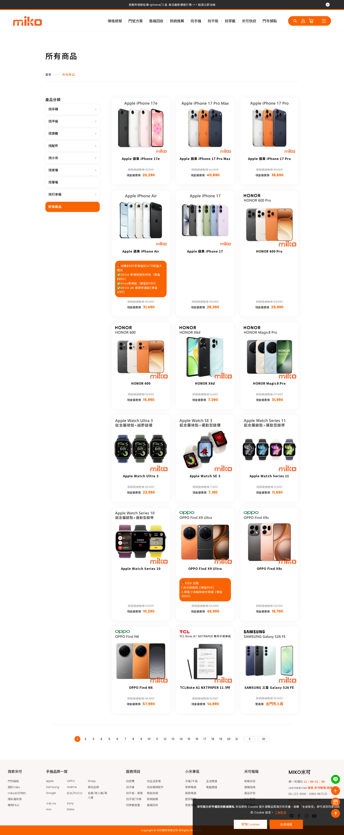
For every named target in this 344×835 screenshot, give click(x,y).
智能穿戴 (190, 805)
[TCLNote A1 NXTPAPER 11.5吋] (205, 656)
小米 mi (51, 804)
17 (204, 739)
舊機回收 (156, 21)
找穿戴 (230, 21)
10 (149, 739)
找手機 (196, 21)
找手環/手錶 (133, 799)
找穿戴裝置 (133, 805)
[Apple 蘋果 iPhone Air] (141, 219)
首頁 (48, 74)
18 (212, 739)
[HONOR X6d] (205, 351)
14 (181, 739)
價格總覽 (115, 21)
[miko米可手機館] (27, 21)
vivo (49, 809)
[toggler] (96, 109)
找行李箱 (55, 194)
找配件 (53, 146)
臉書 (330, 788)
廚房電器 (190, 793)
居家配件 (190, 799)
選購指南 (249, 787)
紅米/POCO (74, 793)
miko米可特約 (17, 793)
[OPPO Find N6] (141, 656)
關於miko (14, 787)
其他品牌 (93, 787)
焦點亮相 (152, 793)
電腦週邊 (211, 787)
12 (165, 739)
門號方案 (135, 21)
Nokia (70, 809)
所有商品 (68, 74)
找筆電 (53, 182)
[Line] (335, 779)
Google (51, 793)
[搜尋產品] (295, 21)
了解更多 (280, 812)
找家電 (53, 170)
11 (157, 739)
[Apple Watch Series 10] (141, 537)
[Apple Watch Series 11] (269, 444)
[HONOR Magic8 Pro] (269, 351)
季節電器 (190, 787)
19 (220, 739)
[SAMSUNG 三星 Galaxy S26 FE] (269, 656)
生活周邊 (211, 781)
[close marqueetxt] (328, 5)
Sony (70, 803)
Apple (50, 781)
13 (173, 739)
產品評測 (249, 793)
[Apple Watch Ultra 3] (141, 444)
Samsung (52, 787)
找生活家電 (154, 781)
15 (189, 739)
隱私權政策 (15, 799)
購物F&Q (13, 805)
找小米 (53, 158)
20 (229, 739)
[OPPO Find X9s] (269, 537)
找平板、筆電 (134, 793)
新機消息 (249, 781)
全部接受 (286, 824)
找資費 (130, 781)
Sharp (92, 781)
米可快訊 (249, 21)
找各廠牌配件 (155, 787)
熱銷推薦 (177, 21)
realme (72, 787)
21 (236, 739)
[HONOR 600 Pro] (269, 219)
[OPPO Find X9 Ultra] (205, 537)
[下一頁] (250, 739)
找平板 (213, 21)
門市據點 (270, 21)
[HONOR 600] (141, 351)
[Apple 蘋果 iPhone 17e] (141, 127)
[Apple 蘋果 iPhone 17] (205, 219)
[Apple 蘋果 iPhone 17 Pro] (269, 127)
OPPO (71, 781)
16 (196, 739)
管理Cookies (250, 824)
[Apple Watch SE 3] (205, 444)
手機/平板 (191, 781)
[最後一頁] (264, 739)
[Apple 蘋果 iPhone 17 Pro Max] (205, 127)
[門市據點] (335, 802)
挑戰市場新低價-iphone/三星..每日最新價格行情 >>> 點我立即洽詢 (172, 5)
